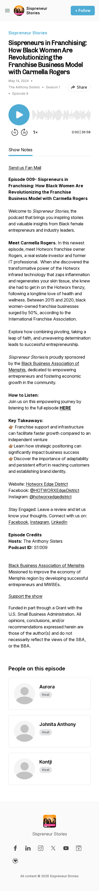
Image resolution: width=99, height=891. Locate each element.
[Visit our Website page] (78, 848)
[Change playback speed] (35, 132)
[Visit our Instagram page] (40, 848)
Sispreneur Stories (36, 10)
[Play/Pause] (19, 114)
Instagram (39, 522)
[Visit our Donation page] (15, 860)
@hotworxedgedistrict (51, 496)
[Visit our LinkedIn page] (28, 848)
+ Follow (83, 10)
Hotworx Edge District (47, 484)
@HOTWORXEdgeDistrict (54, 490)
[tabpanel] (49, 409)
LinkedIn (59, 522)
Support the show (25, 596)
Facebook (18, 522)
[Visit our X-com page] (53, 848)
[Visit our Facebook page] (15, 848)
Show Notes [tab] (20, 149)
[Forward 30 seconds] (24, 132)
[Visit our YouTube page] (66, 848)
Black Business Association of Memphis (46, 565)
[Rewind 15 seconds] (14, 132)
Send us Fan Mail (24, 167)
